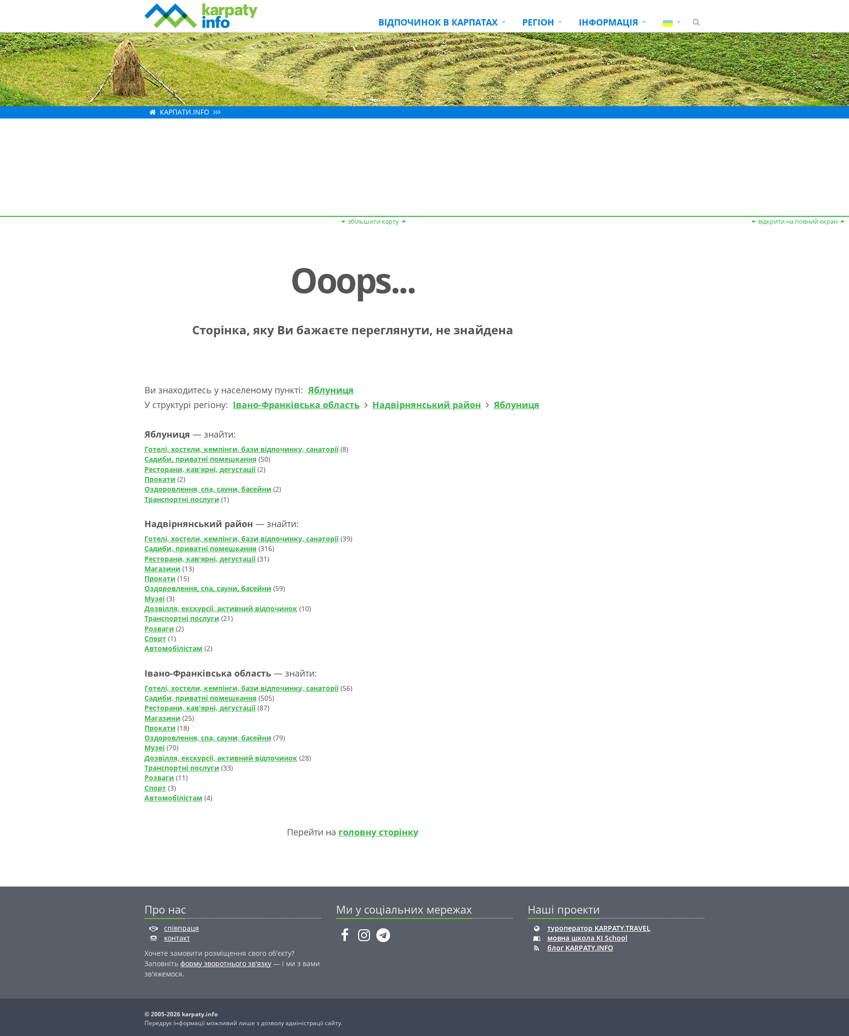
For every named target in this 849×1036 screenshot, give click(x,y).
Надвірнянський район (426, 405)
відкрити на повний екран (798, 221)
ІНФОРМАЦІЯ (608, 22)
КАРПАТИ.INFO (184, 112)
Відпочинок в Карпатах (438, 22)
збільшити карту (373, 221)
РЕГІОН (538, 22)
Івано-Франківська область (296, 405)
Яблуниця (331, 390)
